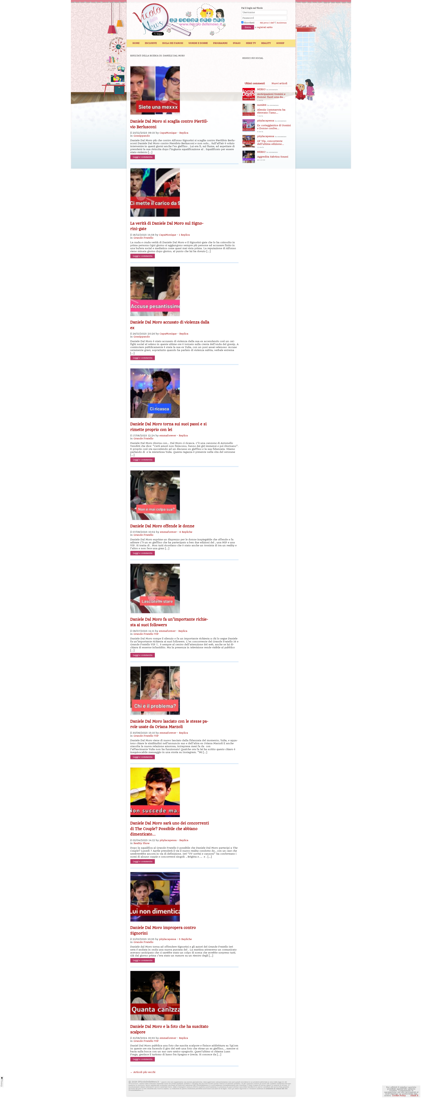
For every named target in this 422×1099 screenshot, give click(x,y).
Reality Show (142, 843)
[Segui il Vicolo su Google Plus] (270, 67)
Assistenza (281, 23)
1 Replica (184, 234)
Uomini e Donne (198, 43)
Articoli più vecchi (142, 1072)
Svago (237, 43)
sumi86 (271, 110)
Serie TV (251, 43)
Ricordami (248, 23)
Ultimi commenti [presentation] (255, 83)
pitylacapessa (168, 840)
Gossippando (142, 135)
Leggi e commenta (142, 157)
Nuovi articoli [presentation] (279, 83)
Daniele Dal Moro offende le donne (162, 526)
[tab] (254, 83)
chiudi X (414, 1095)
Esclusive (151, 43)
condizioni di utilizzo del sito (276, 1088)
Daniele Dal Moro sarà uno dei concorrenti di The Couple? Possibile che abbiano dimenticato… (169, 828)
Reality (266, 43)
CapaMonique (168, 132)
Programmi (220, 43)
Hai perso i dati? (267, 23)
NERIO (271, 94)
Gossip (280, 43)
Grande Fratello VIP (146, 633)
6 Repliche (185, 531)
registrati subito (265, 27)
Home (136, 43)
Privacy (2, 1083)
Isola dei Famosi (172, 43)
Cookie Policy (399, 1095)
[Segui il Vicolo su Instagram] (281, 67)
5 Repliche (185, 939)
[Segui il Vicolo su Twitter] (259, 67)
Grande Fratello (143, 237)
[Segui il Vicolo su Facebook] (247, 67)
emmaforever (167, 435)
